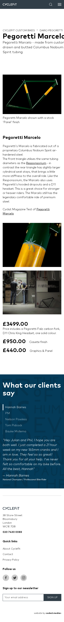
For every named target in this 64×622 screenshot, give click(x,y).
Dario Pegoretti (51, 30)
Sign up (52, 597)
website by (47, 613)
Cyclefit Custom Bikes (19, 30)
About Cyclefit (11, 549)
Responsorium (36, 163)
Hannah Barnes (15, 407)
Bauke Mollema (15, 431)
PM (7, 413)
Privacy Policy (11, 560)
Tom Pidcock (13, 425)
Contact (8, 554)
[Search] (50, 4)
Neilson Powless (16, 419)
